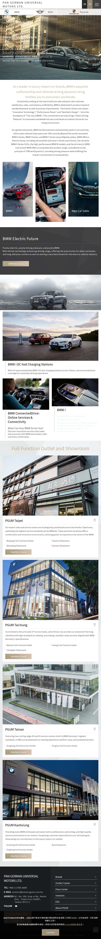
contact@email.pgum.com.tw (27, 892)
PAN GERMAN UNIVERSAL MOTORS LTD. (21, 878)
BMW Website (15, 263)
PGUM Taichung (16, 625)
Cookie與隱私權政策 (73, 924)
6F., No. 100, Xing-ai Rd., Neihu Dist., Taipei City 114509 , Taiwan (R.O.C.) (30, 899)
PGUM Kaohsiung (17, 825)
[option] (50, 44)
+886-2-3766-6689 (18, 887)
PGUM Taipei (14, 520)
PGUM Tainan (14, 729)
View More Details (18, 552)
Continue (50, 932)
